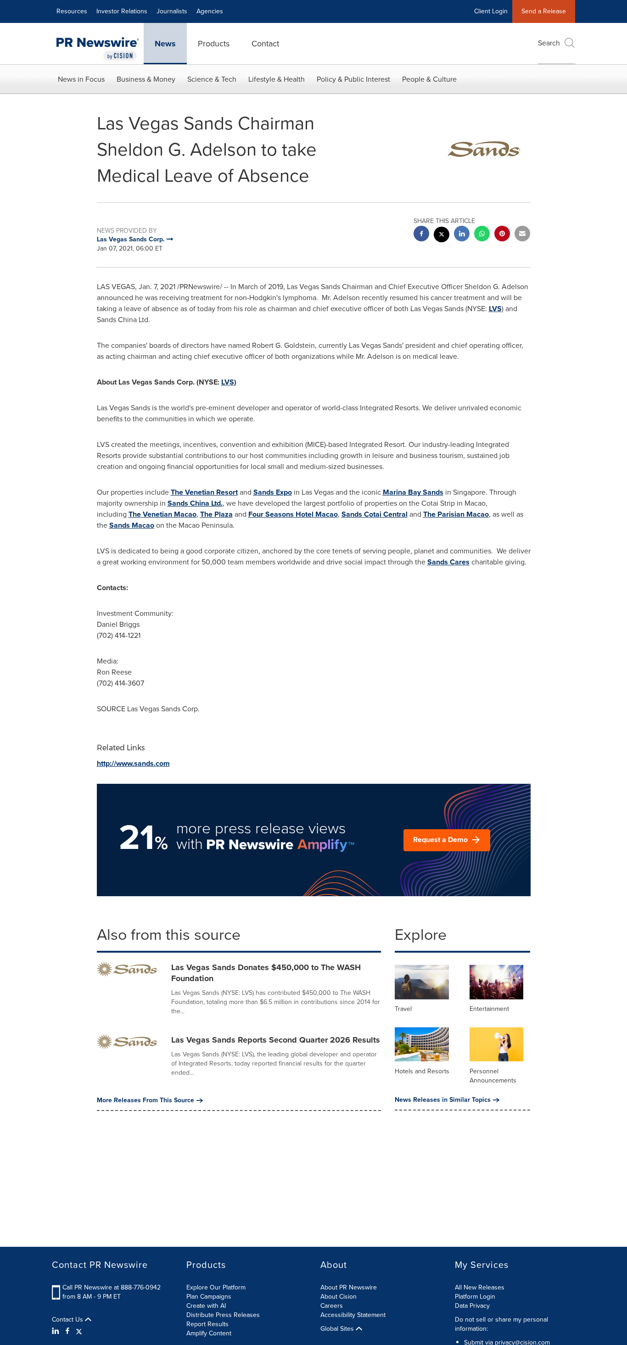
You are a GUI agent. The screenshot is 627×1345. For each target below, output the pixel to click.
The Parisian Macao (456, 514)
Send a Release (543, 11)
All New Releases (479, 1287)
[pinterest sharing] (502, 235)
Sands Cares (448, 562)
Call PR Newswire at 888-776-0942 (111, 1287)
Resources (71, 11)
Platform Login (475, 1296)
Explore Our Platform (216, 1287)
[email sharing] (522, 235)
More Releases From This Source (145, 1100)
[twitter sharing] (441, 236)
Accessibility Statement (353, 1315)
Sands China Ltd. (195, 503)
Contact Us (68, 1319)
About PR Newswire (348, 1287)
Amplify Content (208, 1333)
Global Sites (338, 1329)
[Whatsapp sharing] (482, 235)
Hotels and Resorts (422, 1071)
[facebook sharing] (421, 235)
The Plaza (216, 514)
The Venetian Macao (162, 514)
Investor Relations (121, 11)
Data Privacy (472, 1306)
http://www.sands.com (133, 763)
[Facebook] (67, 1331)
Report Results (207, 1324)
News (165, 44)
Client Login (491, 11)
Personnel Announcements (493, 1075)
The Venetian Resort (204, 492)
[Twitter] (78, 1331)
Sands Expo (272, 492)
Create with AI (206, 1306)
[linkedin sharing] (462, 235)
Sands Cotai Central (374, 514)
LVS (495, 308)
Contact (265, 44)
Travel (403, 1009)
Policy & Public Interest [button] (353, 79)
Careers (331, 1306)
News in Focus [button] (81, 79)
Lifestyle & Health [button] (276, 79)
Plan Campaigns (208, 1296)
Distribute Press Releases (223, 1315)
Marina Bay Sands (413, 492)
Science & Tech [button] (211, 79)
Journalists (172, 11)
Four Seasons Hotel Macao (293, 514)
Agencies (209, 11)
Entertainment (489, 1009)
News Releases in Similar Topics (443, 1100)
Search (549, 43)
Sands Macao (131, 525)
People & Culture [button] (429, 79)
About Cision (338, 1296)
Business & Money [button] (146, 79)
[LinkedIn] (57, 1331)
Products (214, 44)
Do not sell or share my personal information (501, 1324)
